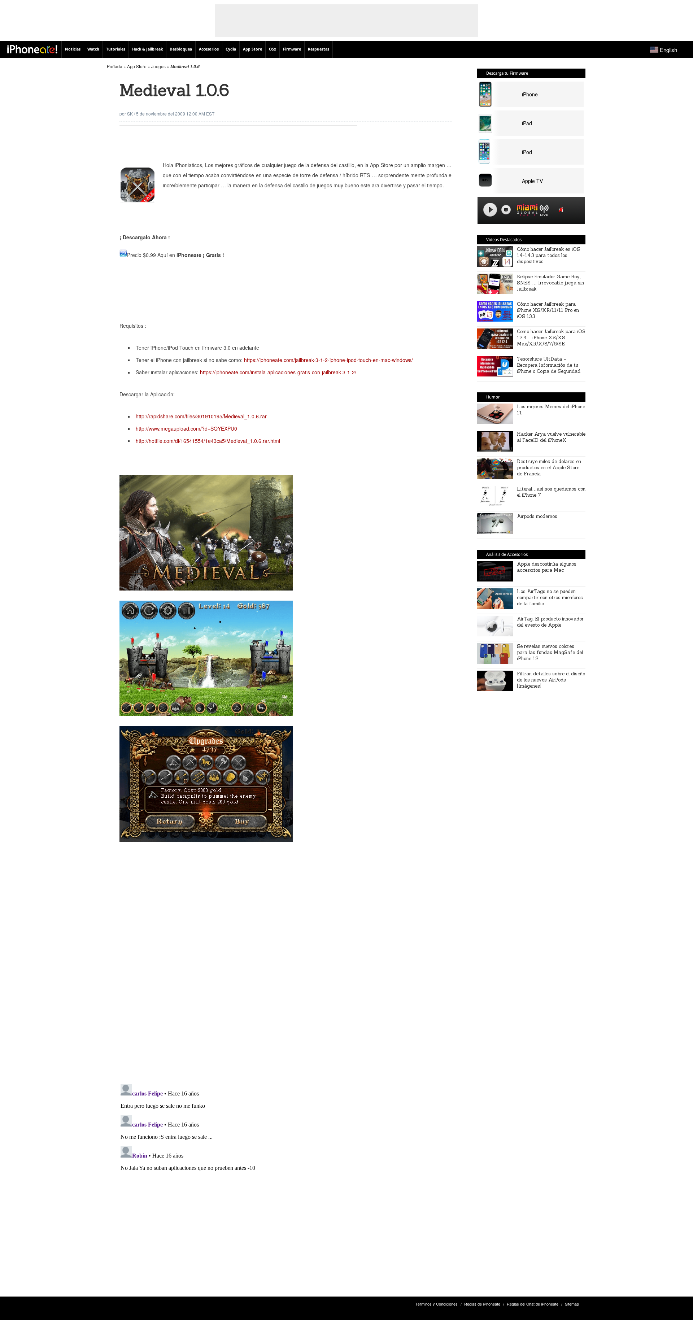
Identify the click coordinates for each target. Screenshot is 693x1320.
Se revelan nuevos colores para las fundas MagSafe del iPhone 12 (550, 652)
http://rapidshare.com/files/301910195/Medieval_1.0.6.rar (201, 416)
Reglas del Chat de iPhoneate (532, 1304)
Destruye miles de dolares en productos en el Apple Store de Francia (549, 467)
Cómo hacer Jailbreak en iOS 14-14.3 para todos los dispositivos (548, 255)
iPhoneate (32, 49)
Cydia (231, 49)
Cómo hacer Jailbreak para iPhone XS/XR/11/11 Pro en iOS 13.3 (548, 310)
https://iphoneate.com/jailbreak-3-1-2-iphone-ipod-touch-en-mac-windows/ (328, 359)
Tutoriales (115, 49)
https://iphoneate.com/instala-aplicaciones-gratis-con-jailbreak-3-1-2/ (277, 372)
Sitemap (572, 1304)
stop (506, 210)
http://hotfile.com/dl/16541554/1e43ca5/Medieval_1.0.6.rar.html (208, 440)
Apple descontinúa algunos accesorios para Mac (546, 567)
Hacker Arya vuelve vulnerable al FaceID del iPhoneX (551, 437)
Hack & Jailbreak (147, 49)
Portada (114, 66)
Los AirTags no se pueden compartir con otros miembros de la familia (550, 597)
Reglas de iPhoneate (482, 1304)
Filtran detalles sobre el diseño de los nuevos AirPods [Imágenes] (551, 680)
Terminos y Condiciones (436, 1304)
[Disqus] (289, 973)
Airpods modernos (537, 516)
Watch (93, 49)
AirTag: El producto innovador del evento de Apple (550, 622)
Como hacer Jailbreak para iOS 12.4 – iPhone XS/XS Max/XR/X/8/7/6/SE (551, 337)
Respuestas (318, 49)
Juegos (158, 66)
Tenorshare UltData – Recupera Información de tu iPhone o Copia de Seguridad (548, 365)
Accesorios (209, 49)
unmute (562, 209)
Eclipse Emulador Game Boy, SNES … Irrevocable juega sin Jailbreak (550, 283)
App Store (252, 49)
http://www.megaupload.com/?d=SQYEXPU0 (186, 428)
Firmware (292, 49)
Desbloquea (181, 49)
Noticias (72, 49)
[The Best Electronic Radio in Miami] (525, 211)
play (490, 209)
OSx (272, 49)
